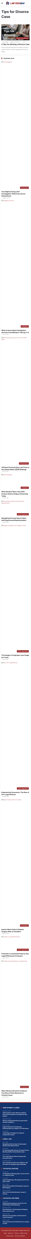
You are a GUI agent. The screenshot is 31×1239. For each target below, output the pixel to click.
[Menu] (2, 4)
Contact (16, 1233)
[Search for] (29, 4)
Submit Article (23, 1233)
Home (5, 1233)
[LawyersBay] (15, 3)
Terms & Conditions (20, 1236)
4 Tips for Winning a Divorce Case (15, 44)
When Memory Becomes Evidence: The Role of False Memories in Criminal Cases (14, 1093)
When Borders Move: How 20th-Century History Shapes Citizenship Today (14, 494)
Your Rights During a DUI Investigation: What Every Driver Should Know (13, 194)
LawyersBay (5, 42)
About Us (10, 1233)
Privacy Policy (9, 1236)
